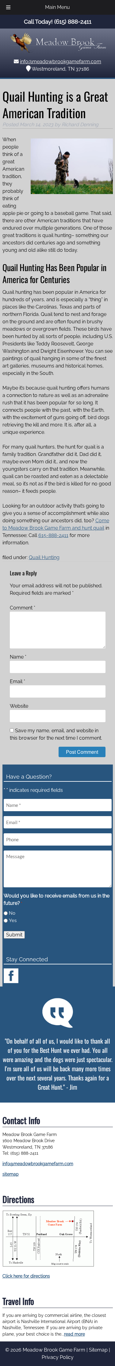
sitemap (10, 1174)
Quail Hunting (44, 557)
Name (18, 657)
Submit (14, 935)
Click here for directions (26, 1276)
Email (17, 681)
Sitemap (98, 1350)
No (12, 913)
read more (74, 1334)
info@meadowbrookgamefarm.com (60, 61)
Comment (22, 608)
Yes (13, 920)
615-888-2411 (53, 535)
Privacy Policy (58, 1357)
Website (19, 706)
